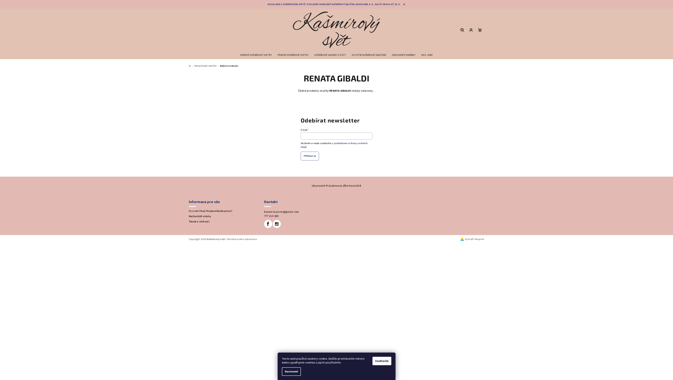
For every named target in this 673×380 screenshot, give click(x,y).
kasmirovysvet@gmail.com (281, 212)
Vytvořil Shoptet (474, 239)
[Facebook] (268, 224)
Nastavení (291, 371)
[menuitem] (256, 55)
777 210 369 (271, 216)
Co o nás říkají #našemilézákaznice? (210, 211)
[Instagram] (277, 224)
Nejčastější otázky (200, 216)
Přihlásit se (310, 156)
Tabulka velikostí (199, 221)
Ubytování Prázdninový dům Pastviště (336, 186)
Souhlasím (382, 361)
